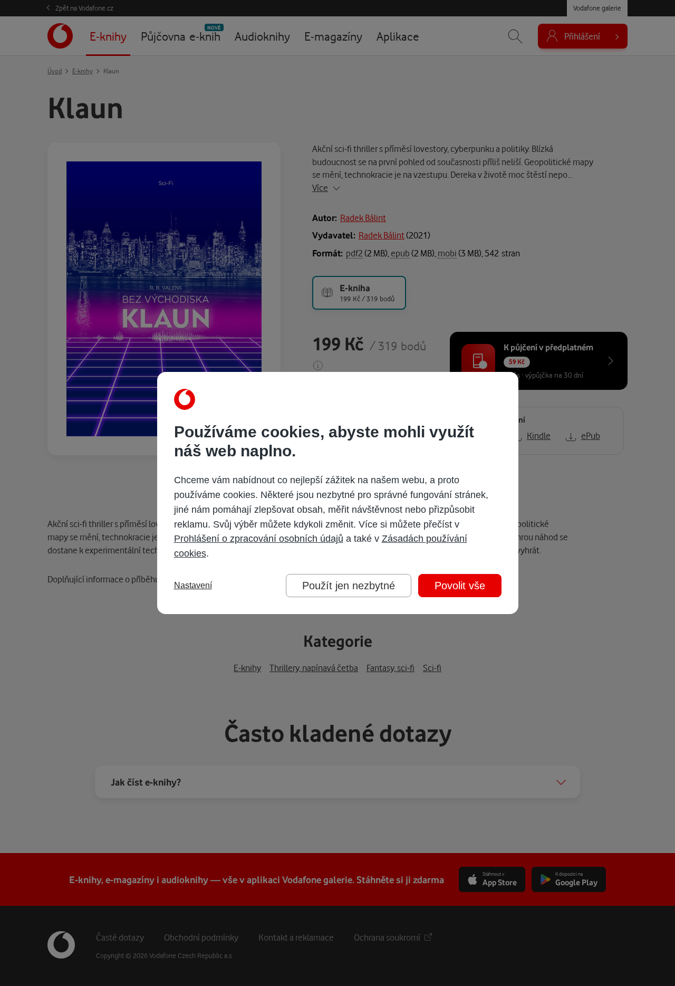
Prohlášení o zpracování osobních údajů (258, 538)
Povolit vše (460, 585)
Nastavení (193, 585)
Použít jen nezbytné (348, 585)
